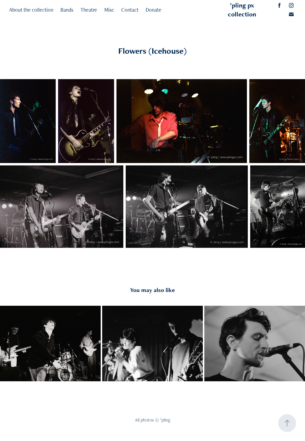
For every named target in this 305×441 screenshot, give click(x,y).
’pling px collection (242, 10)
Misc (109, 9)
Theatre (88, 9)
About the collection (31, 9)
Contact (130, 9)
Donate (153, 9)
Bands (66, 9)
